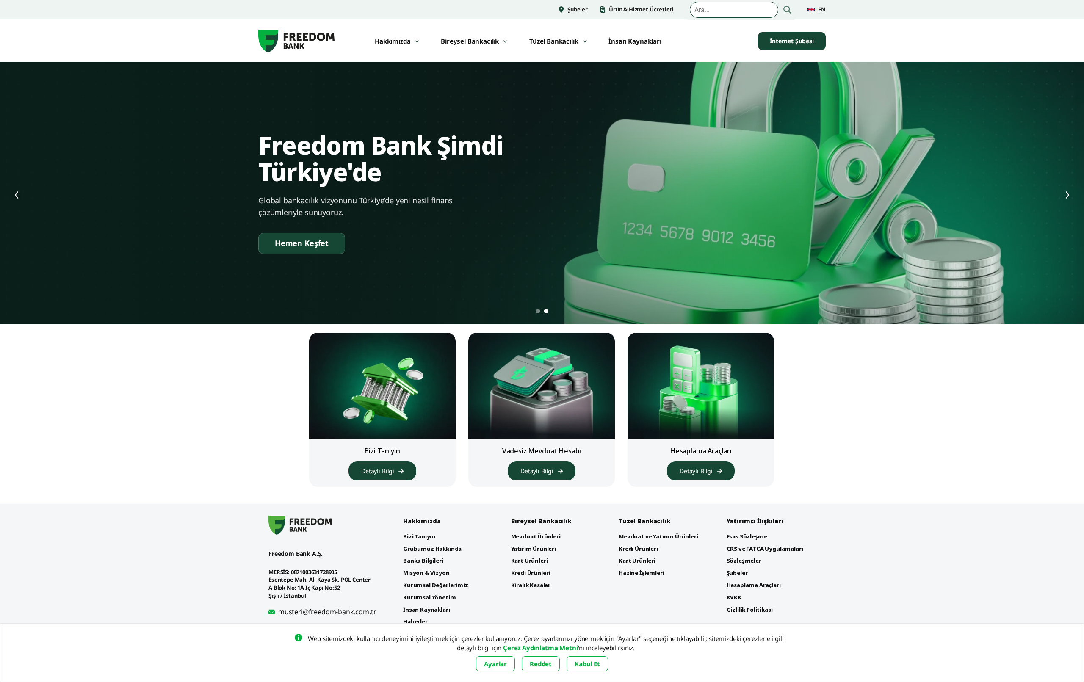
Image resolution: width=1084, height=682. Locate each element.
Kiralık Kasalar (531, 585)
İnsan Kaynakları (634, 41)
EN (822, 9)
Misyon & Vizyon (426, 573)
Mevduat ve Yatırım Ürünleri (658, 536)
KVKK (734, 597)
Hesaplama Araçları (754, 585)
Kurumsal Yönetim (429, 597)
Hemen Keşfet (302, 243)
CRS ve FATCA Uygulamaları (765, 548)
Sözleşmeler (744, 560)
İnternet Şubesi (792, 41)
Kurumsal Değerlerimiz (435, 585)
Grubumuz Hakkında (432, 548)
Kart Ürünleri (529, 560)
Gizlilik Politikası (750, 609)
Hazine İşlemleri (641, 573)
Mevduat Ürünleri (536, 536)
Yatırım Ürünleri (533, 548)
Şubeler (577, 9)
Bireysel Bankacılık (470, 41)
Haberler (415, 621)
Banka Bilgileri (423, 560)
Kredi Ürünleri (530, 573)
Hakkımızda (392, 41)
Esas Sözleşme (747, 536)
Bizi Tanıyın (419, 536)
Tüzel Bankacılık (553, 41)
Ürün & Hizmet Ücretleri (641, 9)
